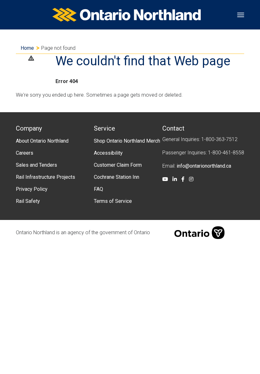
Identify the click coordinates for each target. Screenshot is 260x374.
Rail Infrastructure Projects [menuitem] (45, 177)
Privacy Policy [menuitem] (32, 189)
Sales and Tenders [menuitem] (36, 165)
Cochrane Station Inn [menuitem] (116, 177)
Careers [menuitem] (24, 153)
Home (27, 48)
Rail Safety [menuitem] (28, 201)
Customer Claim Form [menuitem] (118, 165)
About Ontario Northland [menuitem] (42, 141)
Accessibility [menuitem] (108, 153)
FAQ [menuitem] (98, 189)
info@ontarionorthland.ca (204, 166)
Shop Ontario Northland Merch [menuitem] (127, 141)
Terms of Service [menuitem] (113, 201)
